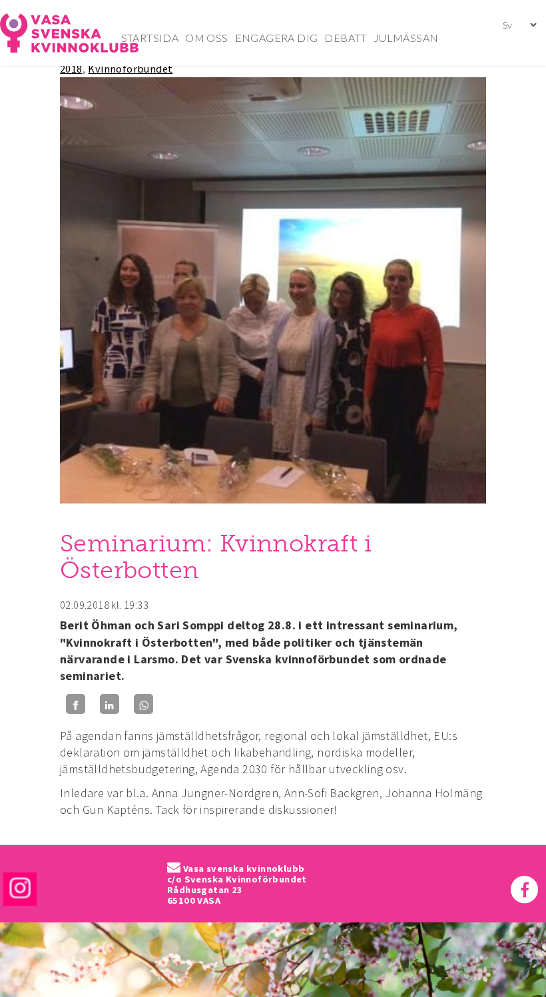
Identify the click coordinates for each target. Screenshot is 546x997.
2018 (71, 68)
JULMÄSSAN (406, 37)
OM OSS (206, 37)
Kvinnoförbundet (130, 68)
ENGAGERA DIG (276, 37)
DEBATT (345, 37)
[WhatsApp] (143, 704)
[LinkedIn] (109, 704)
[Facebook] (75, 704)
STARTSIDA (150, 37)
